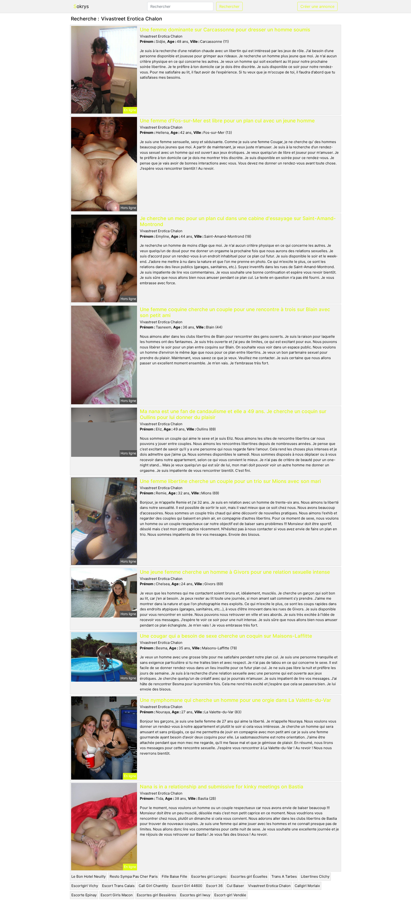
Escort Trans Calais (118, 885)
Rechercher (229, 6)
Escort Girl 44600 (187, 885)
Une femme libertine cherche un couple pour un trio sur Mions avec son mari (230, 481)
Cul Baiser (235, 885)
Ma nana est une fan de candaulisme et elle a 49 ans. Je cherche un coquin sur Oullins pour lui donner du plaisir (233, 414)
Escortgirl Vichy (84, 885)
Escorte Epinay (84, 895)
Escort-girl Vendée (230, 895)
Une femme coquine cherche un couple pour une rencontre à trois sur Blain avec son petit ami (235, 312)
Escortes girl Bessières (156, 895)
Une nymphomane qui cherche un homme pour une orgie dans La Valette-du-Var (235, 700)
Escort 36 (214, 885)
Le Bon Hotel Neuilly (88, 876)
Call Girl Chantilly (153, 885)
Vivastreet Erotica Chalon (269, 885)
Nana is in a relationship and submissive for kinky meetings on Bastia (221, 787)
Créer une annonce (317, 6)
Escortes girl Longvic (209, 876)
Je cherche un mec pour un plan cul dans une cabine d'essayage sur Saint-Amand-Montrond (238, 221)
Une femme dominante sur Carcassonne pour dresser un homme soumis (225, 30)
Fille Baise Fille (174, 876)
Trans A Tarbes (284, 876)
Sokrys (81, 6)
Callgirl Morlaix (307, 885)
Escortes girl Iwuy (195, 895)
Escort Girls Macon (117, 895)
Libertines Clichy (315, 876)
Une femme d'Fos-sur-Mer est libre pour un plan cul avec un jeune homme (227, 121)
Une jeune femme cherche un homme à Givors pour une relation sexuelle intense (235, 572)
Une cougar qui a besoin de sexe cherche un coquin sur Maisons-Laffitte (226, 636)
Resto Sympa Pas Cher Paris (134, 876)
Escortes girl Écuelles (249, 876)
